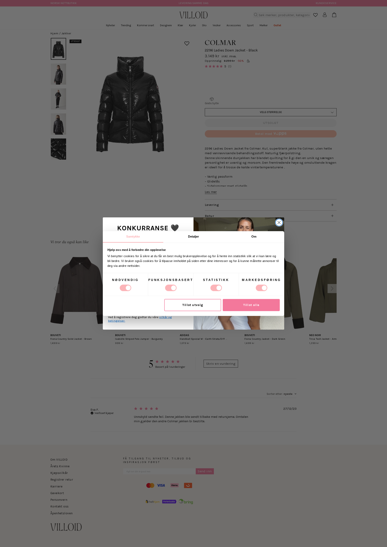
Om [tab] (253, 236)
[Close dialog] (279, 222)
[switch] (171, 288)
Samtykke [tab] (133, 236)
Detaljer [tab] (193, 236)
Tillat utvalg (192, 305)
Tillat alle (251, 305)
